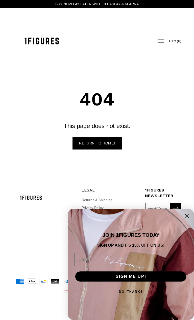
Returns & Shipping (97, 200)
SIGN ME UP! (131, 276)
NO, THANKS (131, 291)
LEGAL (88, 190)
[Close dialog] (186, 215)
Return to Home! (97, 143)
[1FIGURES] (42, 41)
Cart (175, 41)
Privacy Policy (93, 208)
